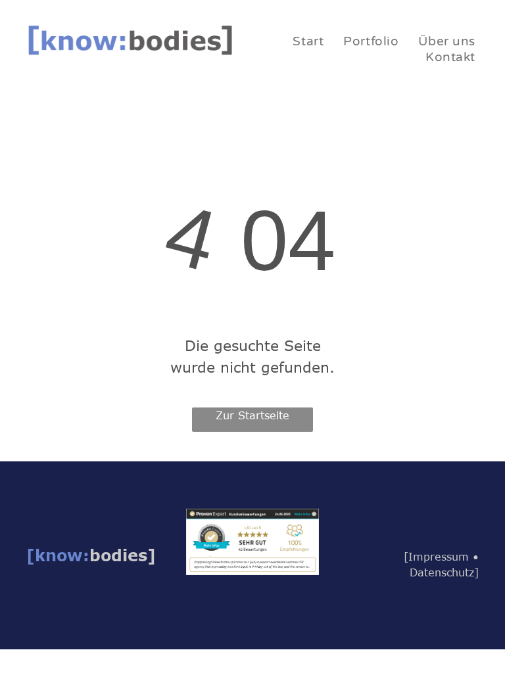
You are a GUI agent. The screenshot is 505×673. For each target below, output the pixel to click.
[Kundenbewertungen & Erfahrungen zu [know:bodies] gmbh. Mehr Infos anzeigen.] (252, 516)
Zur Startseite (252, 415)
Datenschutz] (444, 572)
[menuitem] (308, 41)
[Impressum (436, 557)
